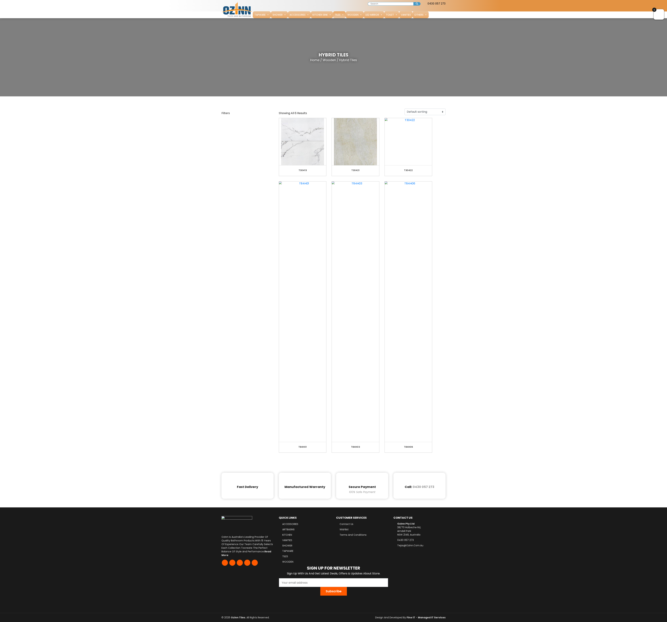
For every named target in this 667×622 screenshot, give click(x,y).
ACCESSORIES (298, 14)
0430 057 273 (436, 3)
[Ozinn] (237, 9)
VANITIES (406, 14)
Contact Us (346, 524)
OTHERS (418, 14)
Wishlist (344, 529)
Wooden (329, 60)
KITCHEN (287, 535)
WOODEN (353, 14)
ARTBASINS (288, 529)
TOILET (390, 14)
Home (314, 60)
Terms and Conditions (353, 535)
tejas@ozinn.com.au (410, 545)
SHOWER (278, 14)
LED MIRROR (372, 14)
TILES (337, 14)
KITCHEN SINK (320, 14)
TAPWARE (260, 14)
